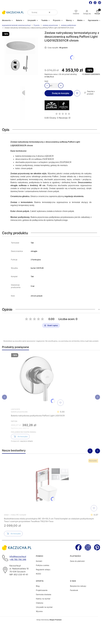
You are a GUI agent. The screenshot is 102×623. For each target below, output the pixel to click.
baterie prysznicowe (19, 412)
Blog (38, 586)
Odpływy (39, 603)
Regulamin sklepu (43, 569)
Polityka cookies (42, 565)
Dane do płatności (77, 561)
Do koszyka (22, 436)
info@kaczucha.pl (17, 556)
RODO (38, 574)
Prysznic (37, 25)
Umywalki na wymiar (44, 607)
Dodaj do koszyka (60, 93)
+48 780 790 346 (17, 559)
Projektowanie (41, 590)
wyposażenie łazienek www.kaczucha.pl (16, 25)
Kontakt (39, 561)
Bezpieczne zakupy (78, 586)
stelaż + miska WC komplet (15, 515)
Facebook (74, 590)
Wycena (39, 611)
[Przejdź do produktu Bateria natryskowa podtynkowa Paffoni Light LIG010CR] (38, 379)
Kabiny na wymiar (43, 599)
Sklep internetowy (49, 620)
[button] (54, 12)
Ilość (46, 81)
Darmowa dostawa (43, 594)
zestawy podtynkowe (68, 25)
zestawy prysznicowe (50, 25)
